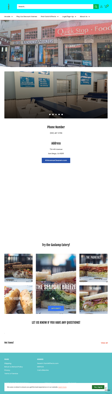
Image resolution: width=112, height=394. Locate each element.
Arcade (7, 16)
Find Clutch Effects (48, 16)
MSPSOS (40, 367)
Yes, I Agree (98, 387)
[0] (105, 6)
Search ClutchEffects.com (48, 363)
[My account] (101, 6)
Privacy (7, 370)
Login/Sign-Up (68, 16)
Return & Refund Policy (13, 367)
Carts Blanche (43, 370)
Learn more (62, 387)
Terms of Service (11, 373)
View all (104, 343)
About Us (83, 16)
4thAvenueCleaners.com (56, 160)
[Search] (96, 6)
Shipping (7, 363)
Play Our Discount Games (27, 16)
